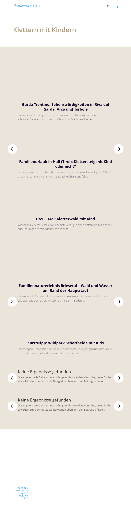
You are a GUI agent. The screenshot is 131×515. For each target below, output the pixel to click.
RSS (25, 498)
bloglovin (22, 495)
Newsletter (37, 466)
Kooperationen (93, 466)
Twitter (23, 493)
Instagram (22, 490)
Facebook (22, 488)
